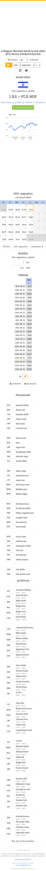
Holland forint (22, 751)
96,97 (4, 217)
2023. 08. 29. (20, 293)
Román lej (20, 795)
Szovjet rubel (21, 778)
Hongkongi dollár (23, 452)
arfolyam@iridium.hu (23, 865)
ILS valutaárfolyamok (22, 107)
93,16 (31, 224)
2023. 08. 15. (20, 331)
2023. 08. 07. (20, 354)
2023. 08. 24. (20, 305)
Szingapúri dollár (23, 546)
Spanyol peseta (22, 654)
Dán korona (21, 438)
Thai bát (19, 550)
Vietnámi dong (22, 827)
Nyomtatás (31, 383)
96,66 (17, 209)
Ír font (18, 692)
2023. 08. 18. (20, 320)
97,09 (10, 209)
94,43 (24, 224)
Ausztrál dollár (22, 405)
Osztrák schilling (23, 590)
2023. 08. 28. (20, 297)
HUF (28, 268)
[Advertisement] (23, 24)
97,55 (24, 209)
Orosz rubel (21, 536)
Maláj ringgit (21, 494)
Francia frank (22, 670)
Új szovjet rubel (22, 821)
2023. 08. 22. (20, 312)
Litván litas (21, 724)
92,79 (4, 232)
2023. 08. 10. (20, 342)
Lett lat (19, 740)
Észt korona (21, 643)
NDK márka (21, 633)
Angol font (20, 447)
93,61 (4, 224)
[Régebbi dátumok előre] (20, 376)
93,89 (31, 217)
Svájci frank (21, 419)
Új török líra (21, 555)
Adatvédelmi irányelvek (23, 859)
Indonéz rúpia (22, 456)
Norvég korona (22, 504)
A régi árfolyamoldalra (24, 841)
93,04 (11, 232)
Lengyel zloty (21, 517)
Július (7, 246)
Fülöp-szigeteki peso (25, 513)
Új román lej (21, 522)
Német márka (22, 638)
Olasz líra (20, 703)
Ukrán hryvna (22, 559)
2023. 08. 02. (20, 365)
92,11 (18, 239)
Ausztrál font (21, 595)
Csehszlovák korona (24, 627)
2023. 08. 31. (20, 286)
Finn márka (21, 665)
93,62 (24, 232)
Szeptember (36, 246)
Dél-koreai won (22, 484)
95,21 (11, 217)
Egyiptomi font (22, 649)
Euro (18, 442)
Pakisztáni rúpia (23, 784)
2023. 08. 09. (20, 346)
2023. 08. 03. (20, 361)
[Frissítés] (20, 70)
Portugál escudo (23, 789)
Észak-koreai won (24, 708)
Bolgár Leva (21, 611)
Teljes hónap (6, 102)
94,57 (24, 217)
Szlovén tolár (21, 805)
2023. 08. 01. (20, 369)
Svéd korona (21, 541)
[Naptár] (8, 65)
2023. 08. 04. (20, 357)
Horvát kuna (21, 687)
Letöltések (16, 383)
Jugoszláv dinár (23, 832)
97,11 (31, 209)
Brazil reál (20, 410)
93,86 (17, 232)
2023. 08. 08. (20, 350)
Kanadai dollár (22, 414)
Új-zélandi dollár (23, 508)
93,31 (4, 239)
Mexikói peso (21, 489)
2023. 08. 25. (20, 301)
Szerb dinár (21, 526)
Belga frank (21, 600)
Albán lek (20, 757)
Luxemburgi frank (24, 730)
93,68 (31, 232)
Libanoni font (22, 719)
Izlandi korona (22, 475)
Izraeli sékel (21, 461)
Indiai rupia (21, 471)
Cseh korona (21, 428)
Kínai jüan (20, 423)
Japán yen (20, 480)
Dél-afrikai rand (23, 574)
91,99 (24, 239)
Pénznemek (40, 102)
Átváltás (18, 102)
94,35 (11, 224)
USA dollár (20, 569)
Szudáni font (21, 800)
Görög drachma (22, 681)
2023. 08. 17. (20, 324)
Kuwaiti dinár (22, 714)
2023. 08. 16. (20, 327)
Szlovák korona (22, 816)
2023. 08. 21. (20, 316)
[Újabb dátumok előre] (25, 376)
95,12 (17, 217)
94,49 (4, 209)
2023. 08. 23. (20, 308)
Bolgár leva (21, 606)
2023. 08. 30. (20, 290)
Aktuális (34, 59)
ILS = (28, 262)
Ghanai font (21, 676)
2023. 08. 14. (20, 335)
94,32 (17, 224)
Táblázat (28, 102)
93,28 (31, 239)
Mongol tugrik (22, 746)
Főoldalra (13, 59)
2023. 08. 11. (20, 339)
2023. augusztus (21, 246)
